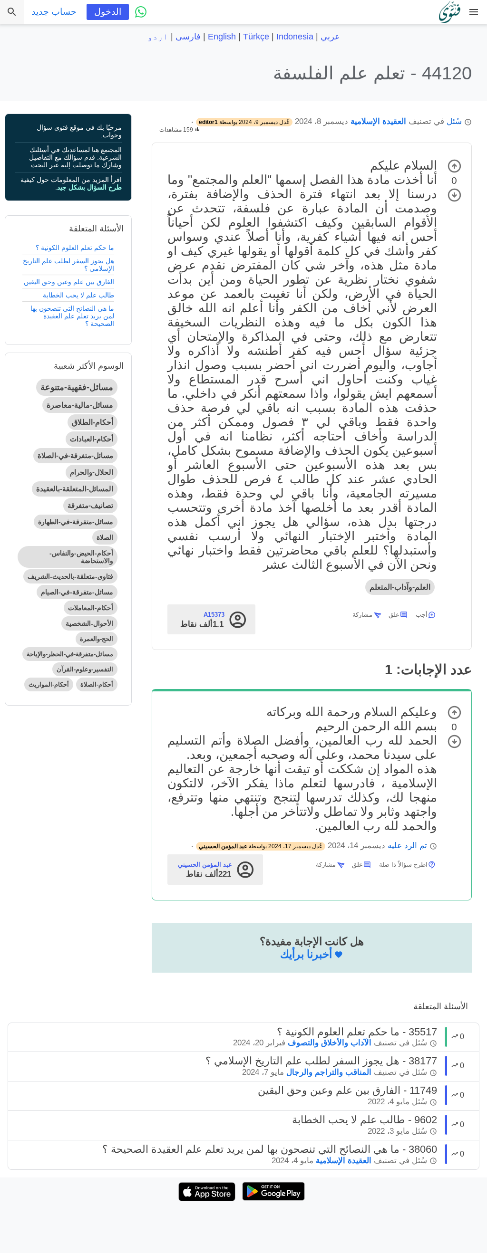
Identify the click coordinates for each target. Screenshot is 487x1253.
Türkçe (256, 36)
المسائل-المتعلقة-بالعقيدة (74, 489)
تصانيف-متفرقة (90, 505)
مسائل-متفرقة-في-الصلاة (75, 455)
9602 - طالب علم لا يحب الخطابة (364, 1120)
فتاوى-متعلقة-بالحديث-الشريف (70, 576)
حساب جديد (54, 12)
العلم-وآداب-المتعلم (400, 587)
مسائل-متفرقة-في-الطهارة (75, 522)
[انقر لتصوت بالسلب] (454, 195)
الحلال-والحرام (91, 472)
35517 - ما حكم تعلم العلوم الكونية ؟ (357, 1032)
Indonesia (294, 36)
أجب (422, 614)
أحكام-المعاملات (90, 608)
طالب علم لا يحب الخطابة (78, 295)
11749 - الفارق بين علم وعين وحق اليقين (347, 1090)
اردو (157, 36)
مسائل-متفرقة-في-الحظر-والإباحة (70, 654)
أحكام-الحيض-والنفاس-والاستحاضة (81, 556)
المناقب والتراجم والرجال (328, 1072)
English (222, 36)
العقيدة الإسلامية (378, 121)
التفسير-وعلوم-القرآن (85, 669)
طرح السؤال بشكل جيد (89, 187)
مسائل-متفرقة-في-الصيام (77, 592)
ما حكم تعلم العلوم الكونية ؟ (75, 247)
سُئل (454, 121)
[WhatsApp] (141, 12)
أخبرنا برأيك (306, 954)
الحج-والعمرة (96, 638)
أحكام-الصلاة (96, 684)
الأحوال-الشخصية (89, 623)
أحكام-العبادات (91, 439)
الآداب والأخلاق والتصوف (329, 1042)
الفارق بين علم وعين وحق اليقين (69, 282)
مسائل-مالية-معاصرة (80, 405)
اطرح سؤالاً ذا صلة (403, 864)
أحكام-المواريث (49, 684)
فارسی (188, 36)
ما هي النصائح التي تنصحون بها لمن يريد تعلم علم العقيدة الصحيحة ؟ (72, 316)
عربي (330, 36)
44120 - (372, 73)
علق (394, 614)
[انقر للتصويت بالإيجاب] (454, 166)
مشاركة (362, 614)
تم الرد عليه (407, 845)
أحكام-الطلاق (92, 422)
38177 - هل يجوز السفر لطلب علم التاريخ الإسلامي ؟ (321, 1061)
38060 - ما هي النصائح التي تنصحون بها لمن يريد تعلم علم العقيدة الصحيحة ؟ (269, 1149)
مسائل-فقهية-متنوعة (76, 387)
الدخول (107, 12)
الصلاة (105, 537)
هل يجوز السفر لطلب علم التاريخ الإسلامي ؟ (68, 264)
